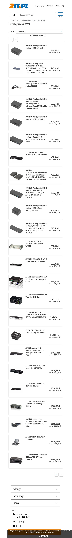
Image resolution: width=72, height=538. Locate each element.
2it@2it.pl (20, 521)
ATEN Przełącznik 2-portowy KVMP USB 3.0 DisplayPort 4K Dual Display (35, 351)
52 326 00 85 (21, 514)
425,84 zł (54, 140)
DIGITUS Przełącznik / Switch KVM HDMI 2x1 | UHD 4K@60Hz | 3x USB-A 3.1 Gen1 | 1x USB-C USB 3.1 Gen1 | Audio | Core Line (36, 68)
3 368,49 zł (55, 460)
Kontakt (50, 6)
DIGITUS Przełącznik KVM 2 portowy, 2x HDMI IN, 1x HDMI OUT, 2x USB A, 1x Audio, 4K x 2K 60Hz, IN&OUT (36, 192)
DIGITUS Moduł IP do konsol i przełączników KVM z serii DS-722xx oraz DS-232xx (36, 422)
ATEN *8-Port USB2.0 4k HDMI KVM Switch (35, 384)
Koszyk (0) (60, 6)
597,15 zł (54, 193)
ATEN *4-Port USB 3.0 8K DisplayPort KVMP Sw (35, 366)
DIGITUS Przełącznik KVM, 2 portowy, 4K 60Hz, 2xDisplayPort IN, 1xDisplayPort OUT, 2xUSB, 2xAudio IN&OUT (36, 103)
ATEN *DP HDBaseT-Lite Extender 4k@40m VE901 (35, 331)
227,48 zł (54, 51)
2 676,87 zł (55, 442)
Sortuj (11, 31)
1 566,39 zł (55, 407)
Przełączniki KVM (38, 20)
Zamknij (43, 535)
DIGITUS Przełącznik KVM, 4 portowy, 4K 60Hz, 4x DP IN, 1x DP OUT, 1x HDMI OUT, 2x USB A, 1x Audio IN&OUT (36, 228)
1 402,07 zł (55, 353)
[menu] (60, 15)
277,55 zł (54, 105)
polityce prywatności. (48, 532)
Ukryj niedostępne (36, 35)
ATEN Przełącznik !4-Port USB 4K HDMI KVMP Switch (36, 153)
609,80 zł (54, 211)
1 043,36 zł (54, 318)
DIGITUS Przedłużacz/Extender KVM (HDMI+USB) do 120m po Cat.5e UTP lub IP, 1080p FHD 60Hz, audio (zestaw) (36, 174)
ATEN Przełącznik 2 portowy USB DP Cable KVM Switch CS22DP (36, 83)
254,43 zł (54, 87)
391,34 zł (54, 122)
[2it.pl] (19, 6)
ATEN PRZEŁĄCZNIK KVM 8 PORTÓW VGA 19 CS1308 (36, 260)
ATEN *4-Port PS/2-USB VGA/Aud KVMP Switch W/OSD (35, 243)
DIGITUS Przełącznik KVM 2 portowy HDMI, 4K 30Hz (36, 46)
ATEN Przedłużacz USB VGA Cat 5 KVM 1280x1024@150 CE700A (36, 279)
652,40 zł (54, 247)
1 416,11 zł (55, 371)
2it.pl (12, 20)
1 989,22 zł (55, 425)
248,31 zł (54, 69)
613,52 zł (54, 229)
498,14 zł (54, 176)
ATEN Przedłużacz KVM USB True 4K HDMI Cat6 (36, 295)
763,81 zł (54, 282)
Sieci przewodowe (23, 20)
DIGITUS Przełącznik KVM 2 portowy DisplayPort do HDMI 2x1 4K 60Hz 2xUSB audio (36, 138)
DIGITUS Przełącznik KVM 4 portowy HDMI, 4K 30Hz (36, 118)
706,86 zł (54, 265)
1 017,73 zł (54, 300)
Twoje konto (40, 6)
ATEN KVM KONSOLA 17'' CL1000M (35, 438)
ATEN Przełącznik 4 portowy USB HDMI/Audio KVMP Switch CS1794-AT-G (36, 314)
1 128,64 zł (54, 336)
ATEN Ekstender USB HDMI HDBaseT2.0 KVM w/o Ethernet (36, 456)
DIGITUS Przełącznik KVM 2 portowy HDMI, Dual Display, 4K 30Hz (36, 207)
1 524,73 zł (55, 389)
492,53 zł (54, 158)
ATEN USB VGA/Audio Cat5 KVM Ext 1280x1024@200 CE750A (36, 403)
